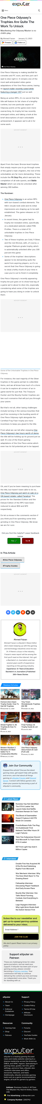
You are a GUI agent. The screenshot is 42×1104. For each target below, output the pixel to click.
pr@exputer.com (28, 1095)
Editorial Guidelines (9, 1010)
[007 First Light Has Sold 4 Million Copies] (8, 850)
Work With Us (30, 1039)
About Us (9, 1002)
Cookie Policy (29, 1005)
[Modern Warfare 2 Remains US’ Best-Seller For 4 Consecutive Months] (10, 740)
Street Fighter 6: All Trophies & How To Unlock (9, 727)
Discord (27, 1031)
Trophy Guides (11, 566)
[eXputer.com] (21, 4)
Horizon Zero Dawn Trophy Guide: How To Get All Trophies (10, 704)
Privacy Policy (29, 1002)
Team (7, 1005)
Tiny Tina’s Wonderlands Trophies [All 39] (30, 704)
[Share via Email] (28, 612)
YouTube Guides (30, 1035)
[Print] (33, 612)
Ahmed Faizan (8, 38)
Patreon (8, 1035)
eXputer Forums (19, 778)
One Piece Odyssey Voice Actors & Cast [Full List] (29, 749)
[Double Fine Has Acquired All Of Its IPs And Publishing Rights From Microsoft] (8, 866)
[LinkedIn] (18, 612)
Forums (27, 1028)
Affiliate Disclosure (28, 1014)
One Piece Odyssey (13, 199)
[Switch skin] (39, 10)
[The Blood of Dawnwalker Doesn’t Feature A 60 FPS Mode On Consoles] (8, 818)
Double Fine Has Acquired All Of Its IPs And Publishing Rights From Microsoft (28, 866)
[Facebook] (8, 612)
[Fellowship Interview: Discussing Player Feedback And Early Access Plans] (8, 886)
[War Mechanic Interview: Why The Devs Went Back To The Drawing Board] (8, 876)
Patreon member (21, 971)
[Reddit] (23, 612)
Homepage (9, 1015)
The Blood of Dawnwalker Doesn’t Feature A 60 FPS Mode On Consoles (26, 818)
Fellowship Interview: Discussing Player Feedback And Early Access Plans (27, 885)
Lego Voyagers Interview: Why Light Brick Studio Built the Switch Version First (27, 907)
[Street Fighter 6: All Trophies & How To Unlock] (10, 717)
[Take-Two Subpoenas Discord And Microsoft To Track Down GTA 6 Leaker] (8, 840)
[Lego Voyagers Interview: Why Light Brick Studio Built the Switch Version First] (8, 907)
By (2, 38)
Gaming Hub (10, 1028)
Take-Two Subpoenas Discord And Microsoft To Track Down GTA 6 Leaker (28, 839)
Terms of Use (29, 1009)
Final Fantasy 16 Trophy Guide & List (29, 726)
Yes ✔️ (14, 541)
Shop (7, 1031)
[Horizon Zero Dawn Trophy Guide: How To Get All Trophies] (10, 694)
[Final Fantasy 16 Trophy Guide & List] (30, 717)
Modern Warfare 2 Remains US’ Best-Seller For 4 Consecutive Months (9, 750)
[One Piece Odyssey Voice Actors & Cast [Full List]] (30, 740)
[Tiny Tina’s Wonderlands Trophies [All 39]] (30, 694)
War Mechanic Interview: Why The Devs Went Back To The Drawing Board (28, 875)
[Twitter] (13, 612)
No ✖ (28, 541)
